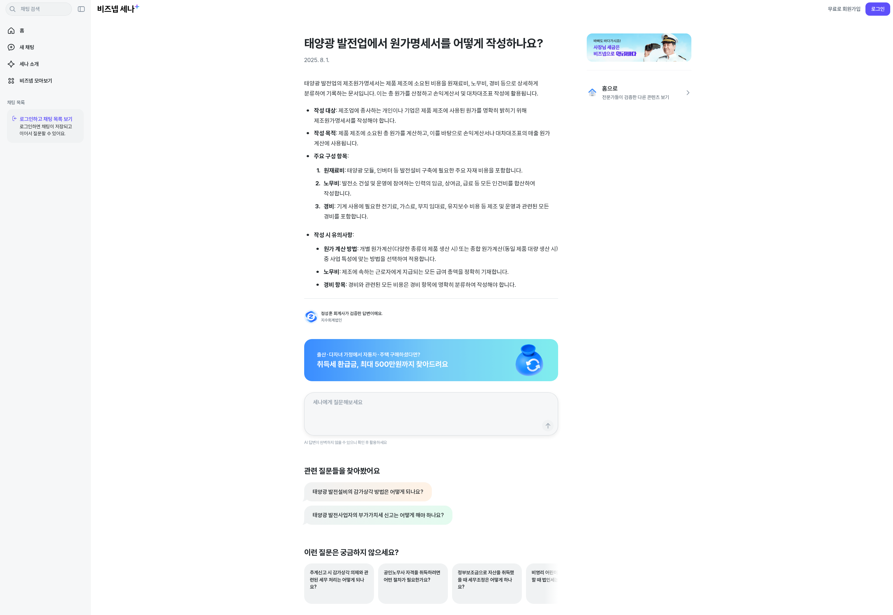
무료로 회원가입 (844, 9)
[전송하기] (548, 425)
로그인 (878, 9)
